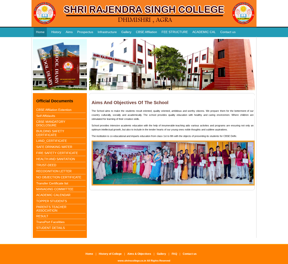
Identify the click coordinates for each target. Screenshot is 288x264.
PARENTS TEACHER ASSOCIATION (51, 208)
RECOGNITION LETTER (54, 171)
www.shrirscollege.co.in (132, 260)
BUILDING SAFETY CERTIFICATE (50, 133)
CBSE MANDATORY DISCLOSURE (50, 123)
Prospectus (85, 32)
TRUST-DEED (46, 165)
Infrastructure (107, 32)
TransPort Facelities (50, 222)
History (56, 32)
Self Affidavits (45, 116)
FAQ (174, 253)
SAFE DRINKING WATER (54, 147)
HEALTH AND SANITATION (55, 159)
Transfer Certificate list (52, 183)
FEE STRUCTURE (175, 32)
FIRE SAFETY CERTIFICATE (57, 153)
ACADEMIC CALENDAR (53, 195)
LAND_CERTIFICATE (51, 141)
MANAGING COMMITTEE (54, 189)
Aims (69, 32)
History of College (110, 253)
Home (40, 32)
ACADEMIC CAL (204, 32)
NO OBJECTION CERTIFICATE (58, 177)
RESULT (42, 216)
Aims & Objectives (139, 253)
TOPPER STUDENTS (51, 201)
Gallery (126, 32)
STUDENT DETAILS (50, 228)
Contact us (228, 32)
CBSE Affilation (146, 32)
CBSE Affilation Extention (54, 110)
